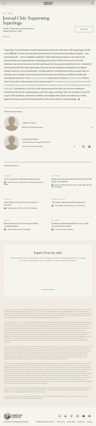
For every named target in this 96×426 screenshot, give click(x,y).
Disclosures (81, 422)
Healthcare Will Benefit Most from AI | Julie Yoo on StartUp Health (70, 224)
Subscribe (84, 29)
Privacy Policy (71, 422)
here (28, 396)
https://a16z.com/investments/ (63, 371)
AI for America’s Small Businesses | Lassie (22, 179)
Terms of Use (61, 422)
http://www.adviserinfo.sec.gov (33, 398)
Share (8, 36)
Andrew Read (75, 78)
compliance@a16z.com (21, 392)
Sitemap (89, 422)
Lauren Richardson (39, 78)
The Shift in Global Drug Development (68, 202)
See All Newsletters (48, 289)
